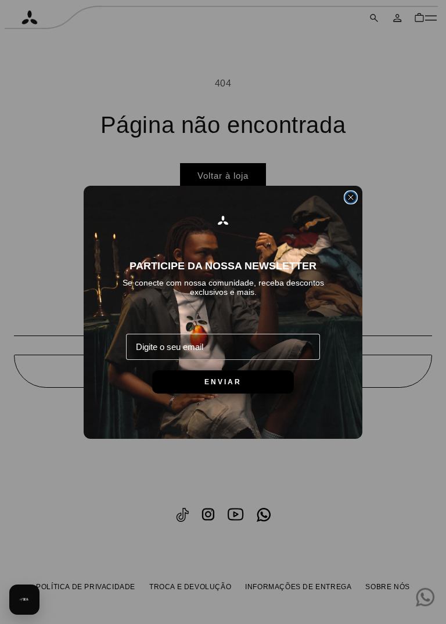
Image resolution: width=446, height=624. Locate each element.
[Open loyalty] (24, 600)
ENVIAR (223, 382)
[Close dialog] (351, 197)
